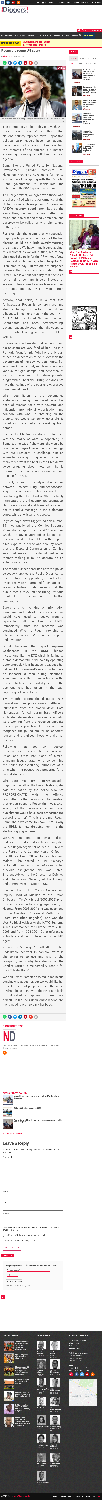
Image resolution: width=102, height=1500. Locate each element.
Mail (94, 1496)
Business (30, 35)
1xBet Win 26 (89, 35)
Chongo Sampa (56, 1427)
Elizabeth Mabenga (53, 1446)
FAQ (93, 30)
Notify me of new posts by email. (20, 1241)
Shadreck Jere (42, 1408)
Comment (8, 1157)
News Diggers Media (21, 1496)
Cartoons (51, 2)
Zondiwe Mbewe (40, 1371)
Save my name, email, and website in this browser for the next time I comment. (31, 1229)
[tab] (73, 58)
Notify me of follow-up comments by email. (25, 1235)
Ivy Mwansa (41, 1464)
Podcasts (65, 35)
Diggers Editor (7, 56)
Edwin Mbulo (55, 1464)
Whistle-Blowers (95, 2)
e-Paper (57, 35)
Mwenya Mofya (43, 1389)
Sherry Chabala (43, 1427)
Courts (38, 35)
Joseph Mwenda (40, 1352)
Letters (54, 1496)
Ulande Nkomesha (54, 1371)
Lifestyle (74, 35)
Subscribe (86, 30)
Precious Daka (42, 1445)
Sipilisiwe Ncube (54, 1352)
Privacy (88, 1496)
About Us (76, 2)
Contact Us (80, 1496)
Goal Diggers (47, 35)
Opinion (22, 35)
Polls (69, 2)
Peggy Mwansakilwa (55, 1408)
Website (6, 1214)
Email (5, 1203)
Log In (98, 30)
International (60, 2)
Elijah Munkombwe (55, 1390)
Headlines (8, 35)
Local (16, 35)
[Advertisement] (49, 21)
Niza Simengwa (43, 1482)
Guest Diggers (41, 2)
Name (5, 1192)
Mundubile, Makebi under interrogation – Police (36, 43)
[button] (5, 63)
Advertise (84, 2)
